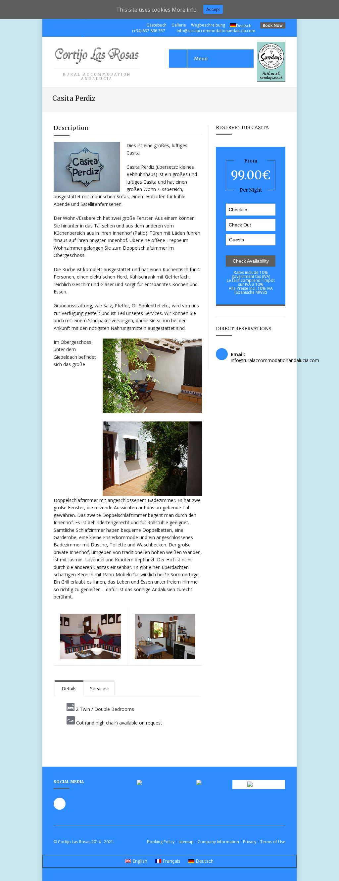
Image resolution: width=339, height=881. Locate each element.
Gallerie (178, 25)
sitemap (186, 842)
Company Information (218, 842)
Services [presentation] (99, 688)
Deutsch (243, 26)
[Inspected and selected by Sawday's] (271, 79)
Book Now (273, 25)
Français (170, 861)
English (139, 861)
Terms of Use (272, 842)
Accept (213, 9)
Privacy (249, 842)
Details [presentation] (69, 688)
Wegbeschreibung (208, 25)
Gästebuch (156, 25)
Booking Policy (160, 842)
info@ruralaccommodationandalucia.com (216, 30)
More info (184, 9)
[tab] (69, 688)
